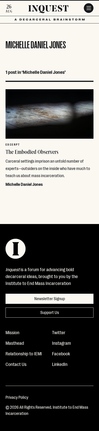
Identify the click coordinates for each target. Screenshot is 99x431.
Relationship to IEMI (24, 353)
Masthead (15, 342)
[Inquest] (48, 10)
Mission (12, 332)
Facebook (61, 353)
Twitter (58, 332)
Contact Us (16, 364)
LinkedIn (59, 364)
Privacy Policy (17, 396)
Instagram (61, 342)
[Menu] (88, 8)
